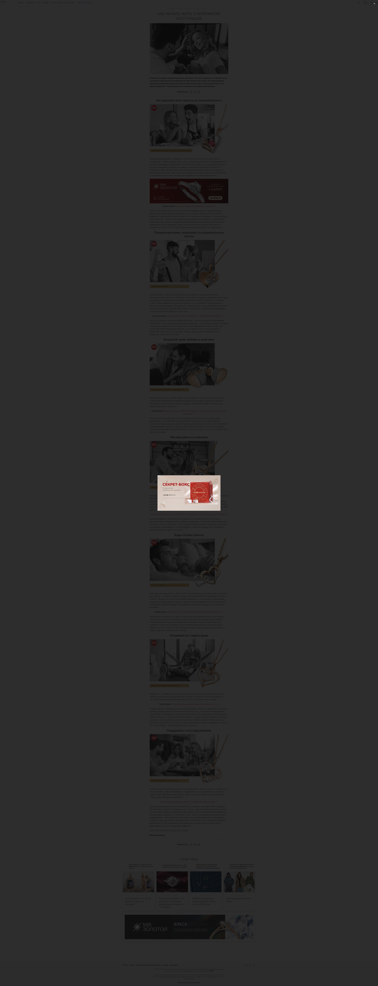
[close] (374, 3)
